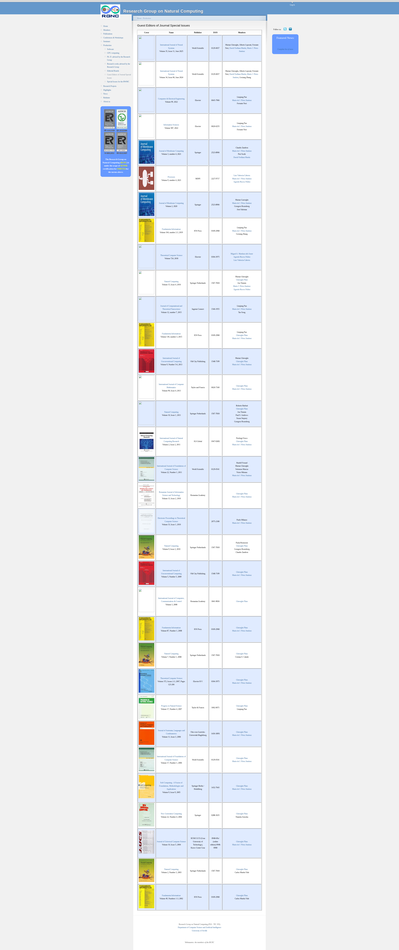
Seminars (106, 41)
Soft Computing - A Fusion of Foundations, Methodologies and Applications (171, 786)
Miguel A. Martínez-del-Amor (242, 254)
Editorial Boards (113, 71)
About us (106, 101)
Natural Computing (171, 281)
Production (107, 45)
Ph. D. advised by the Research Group (118, 58)
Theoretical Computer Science (171, 255)
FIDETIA (121, 169)
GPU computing (113, 53)
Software (110, 49)
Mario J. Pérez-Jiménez (241, 286)
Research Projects (109, 86)
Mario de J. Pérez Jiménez (242, 100)
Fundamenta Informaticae (171, 229)
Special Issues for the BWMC (118, 82)
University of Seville (199, 931)
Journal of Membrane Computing (171, 151)
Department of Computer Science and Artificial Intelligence (199, 927)
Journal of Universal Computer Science (171, 841)
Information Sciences (171, 125)
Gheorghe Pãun (242, 280)
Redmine (106, 98)
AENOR (123, 166)
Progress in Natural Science (171, 706)
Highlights (107, 90)
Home (105, 26)
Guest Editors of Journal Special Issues (119, 76)
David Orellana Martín (237, 48)
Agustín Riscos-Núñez (241, 182)
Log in (292, 5)
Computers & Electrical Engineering (171, 99)
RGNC (124, 162)
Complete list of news (285, 49)
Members (106, 30)
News (105, 94)
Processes (171, 177)
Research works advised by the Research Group (118, 65)
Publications (107, 34)
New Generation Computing (171, 814)
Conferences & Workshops (113, 38)
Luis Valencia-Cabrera (242, 175)
